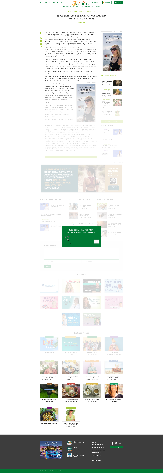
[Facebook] (112, 443)
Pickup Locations (97, 444)
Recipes (49, 407)
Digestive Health (81, 22)
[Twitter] (116, 443)
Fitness (49, 384)
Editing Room (96, 452)
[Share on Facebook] (42, 33)
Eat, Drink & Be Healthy (92, 384)
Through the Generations (92, 360)
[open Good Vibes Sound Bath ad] (51, 458)
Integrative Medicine (70, 337)
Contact (95, 458)
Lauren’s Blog (96, 460)
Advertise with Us (98, 447)
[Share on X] (42, 36)
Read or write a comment (70, 157)
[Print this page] (42, 44)
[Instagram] (120, 443)
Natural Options (89, 11)
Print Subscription (96, 2)
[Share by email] (42, 41)
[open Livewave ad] (81, 179)
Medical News (114, 337)
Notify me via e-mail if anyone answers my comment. (58, 264)
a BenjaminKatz (117, 470)
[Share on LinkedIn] (42, 38)
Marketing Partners (98, 450)
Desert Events (49, 337)
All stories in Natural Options (112, 121)
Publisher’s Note (92, 337)
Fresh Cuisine (71, 384)
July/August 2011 (76, 11)
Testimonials (96, 455)
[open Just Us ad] (86, 103)
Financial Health (113, 360)
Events (62, 2)
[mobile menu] (40, 2)
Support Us (107, 2)
